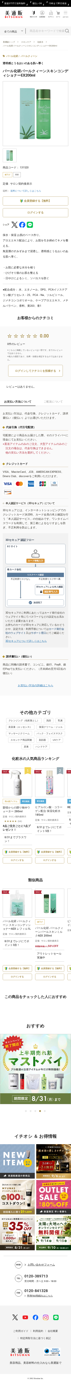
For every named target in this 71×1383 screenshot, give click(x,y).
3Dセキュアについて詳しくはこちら (26, 641)
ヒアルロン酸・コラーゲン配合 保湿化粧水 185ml (48, 811)
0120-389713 (36, 1276)
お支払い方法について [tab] (17, 401)
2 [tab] (31, 1111)
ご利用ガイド (20, 1331)
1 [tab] (26, 1111)
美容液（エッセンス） (20, 727)
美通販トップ (9, 42)
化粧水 (40, 42)
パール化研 (12, 56)
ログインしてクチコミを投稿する (35, 370)
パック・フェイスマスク (50, 733)
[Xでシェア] (14, 225)
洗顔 (48, 720)
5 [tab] (45, 1111)
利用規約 (38, 1331)
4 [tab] (40, 1111)
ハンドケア (41, 746)
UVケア (57, 740)
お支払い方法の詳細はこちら (35, 685)
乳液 (60, 720)
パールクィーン (29, 56)
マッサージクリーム (19, 733)
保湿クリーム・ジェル (51, 727)
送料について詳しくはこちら (25, 190)
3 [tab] (35, 1111)
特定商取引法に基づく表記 (35, 1338)
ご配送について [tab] (53, 401)
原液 (26, 746)
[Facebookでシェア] (22, 225)
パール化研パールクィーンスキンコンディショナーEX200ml (30, 46)
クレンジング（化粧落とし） (24, 720)
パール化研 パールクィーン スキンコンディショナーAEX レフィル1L (17, 925)
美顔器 (42, 740)
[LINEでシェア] (30, 225)
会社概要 (53, 1331)
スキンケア (26, 42)
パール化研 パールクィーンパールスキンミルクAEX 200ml (49, 931)
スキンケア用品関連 (21, 740)
